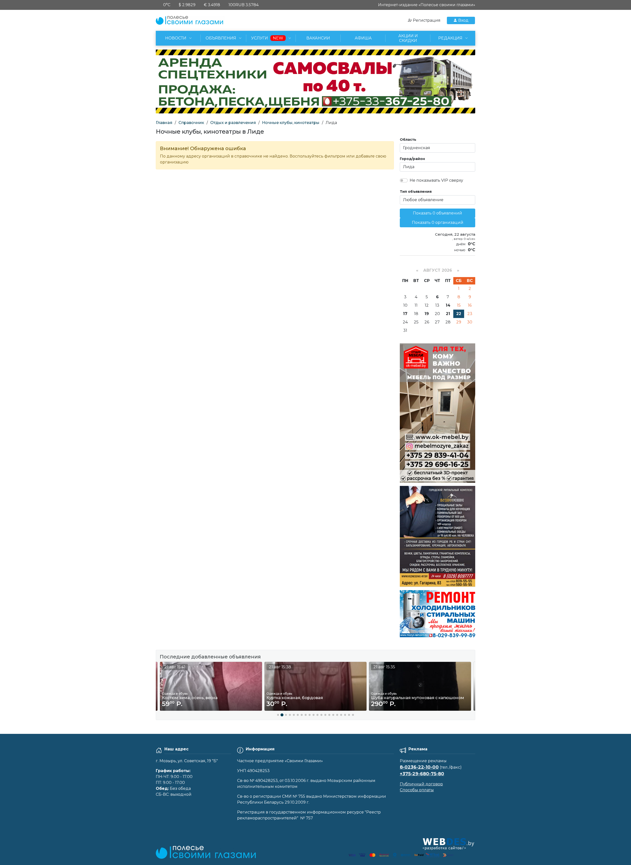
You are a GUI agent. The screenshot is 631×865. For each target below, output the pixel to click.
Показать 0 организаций (437, 222)
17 (405, 313)
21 (448, 313)
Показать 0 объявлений (437, 213)
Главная (164, 122)
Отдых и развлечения (233, 122)
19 (426, 313)
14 (448, 305)
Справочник (191, 122)
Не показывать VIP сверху (436, 180)
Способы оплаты (417, 790)
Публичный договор (421, 784)
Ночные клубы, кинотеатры (290, 122)
